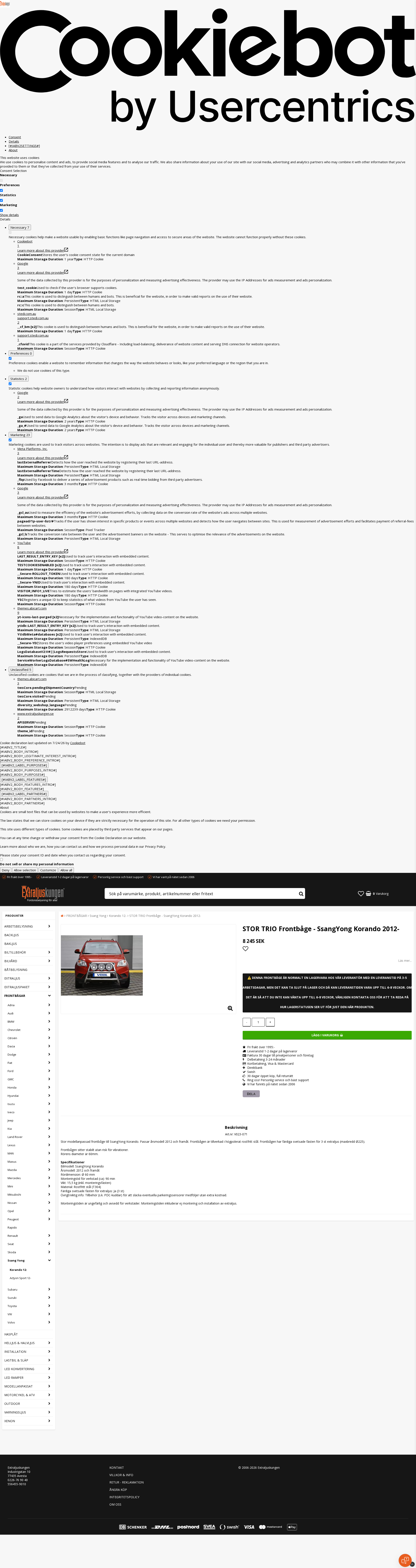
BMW (11, 1022)
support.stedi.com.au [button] (33, 337)
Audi (10, 1013)
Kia (10, 1129)
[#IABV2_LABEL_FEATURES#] (24, 779)
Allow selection (25, 870)
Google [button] (22, 265)
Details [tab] (14, 141)
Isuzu (11, 1104)
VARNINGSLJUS (15, 1412)
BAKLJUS (10, 944)
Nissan (12, 1203)
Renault (13, 1236)
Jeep (10, 1120)
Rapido (12, 1227)
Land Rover (15, 1137)
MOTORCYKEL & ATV (19, 1395)
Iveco (11, 1112)
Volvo (11, 1322)
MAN (11, 1153)
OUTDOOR (12, 1404)
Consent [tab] (15, 137)
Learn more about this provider (40, 250)
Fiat (10, 1063)
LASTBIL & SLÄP (16, 1360)
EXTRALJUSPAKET (17, 987)
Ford (10, 1071)
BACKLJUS (11, 935)
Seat (11, 1244)
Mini (10, 1186)
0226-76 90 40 (18, 1480)
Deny (6, 870)
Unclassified (20, 669)
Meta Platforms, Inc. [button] (32, 451)
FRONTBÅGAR (14, 996)
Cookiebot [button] (24, 243)
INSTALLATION (15, 1352)
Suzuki (12, 1298)
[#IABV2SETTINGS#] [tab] (24, 145)
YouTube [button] (24, 545)
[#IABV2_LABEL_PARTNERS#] (24, 794)
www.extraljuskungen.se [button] (35, 715)
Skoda (12, 1252)
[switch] (1, 190)
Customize (48, 870)
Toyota (12, 1306)
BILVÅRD (10, 961)
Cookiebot (77, 743)
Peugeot (13, 1219)
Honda (12, 1087)
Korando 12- (18, 1270)
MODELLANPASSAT (18, 1386)
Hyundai (13, 1096)
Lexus (11, 1145)
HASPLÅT (11, 1334)
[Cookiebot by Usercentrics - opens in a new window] (208, 129)
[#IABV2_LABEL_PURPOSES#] (24, 765)
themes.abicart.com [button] (32, 610)
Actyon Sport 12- (20, 1278)
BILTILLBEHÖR (15, 952)
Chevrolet (14, 1030)
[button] (216, 317)
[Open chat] (405, 1560)
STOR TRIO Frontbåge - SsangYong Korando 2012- (165, 916)
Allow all (66, 870)
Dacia (11, 1046)
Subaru (12, 1289)
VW (10, 1314)
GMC (11, 1079)
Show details (9, 215)
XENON (9, 1421)
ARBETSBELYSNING (18, 926)
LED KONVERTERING (19, 1369)
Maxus (12, 1162)
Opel (11, 1211)
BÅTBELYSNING (15, 970)
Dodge (12, 1054)
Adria (11, 1005)
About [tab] (13, 150)
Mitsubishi (14, 1194)
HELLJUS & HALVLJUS (19, 1343)
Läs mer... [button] (405, 960)
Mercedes (14, 1178)
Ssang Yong (16, 1260)
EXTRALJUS (12, 978)
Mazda (12, 1170)
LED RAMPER (13, 1378)
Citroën (12, 1038)
